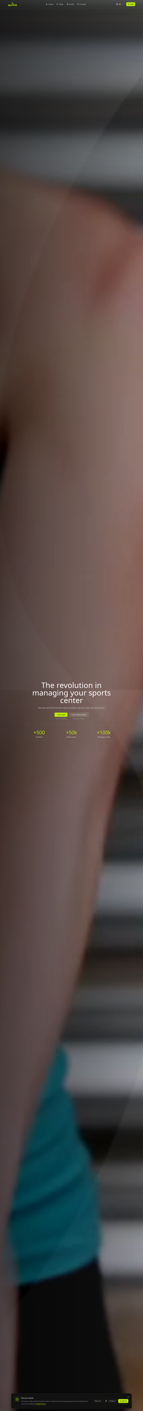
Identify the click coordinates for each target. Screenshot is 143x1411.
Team (61, 4)
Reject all (98, 1401)
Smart (71, 4)
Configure (112, 1401)
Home (50, 4)
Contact (83, 4)
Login (132, 4)
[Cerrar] (128, 1397)
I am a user (61, 715)
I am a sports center (79, 715)
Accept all (123, 1401)
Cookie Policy (40, 1404)
